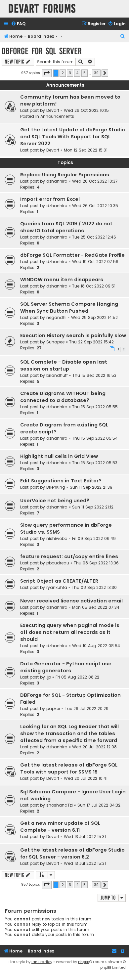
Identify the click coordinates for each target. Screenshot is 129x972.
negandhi (56, 317)
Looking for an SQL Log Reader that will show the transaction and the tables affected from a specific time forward (69, 733)
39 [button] (96, 72)
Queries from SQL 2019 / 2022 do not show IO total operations (66, 227)
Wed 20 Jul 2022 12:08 (94, 747)
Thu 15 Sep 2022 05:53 (94, 462)
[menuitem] (18, 24)
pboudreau (57, 563)
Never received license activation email (71, 600)
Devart (52, 110)
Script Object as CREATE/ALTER (59, 581)
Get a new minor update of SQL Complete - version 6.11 (60, 826)
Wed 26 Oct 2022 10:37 (95, 181)
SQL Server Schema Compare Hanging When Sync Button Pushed (69, 307)
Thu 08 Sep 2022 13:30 (94, 587)
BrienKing (55, 487)
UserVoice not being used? (54, 500)
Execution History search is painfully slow (73, 335)
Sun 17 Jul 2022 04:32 (98, 805)
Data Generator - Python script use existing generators (65, 667)
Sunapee (55, 342)
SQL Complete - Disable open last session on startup (63, 365)
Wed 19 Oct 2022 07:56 (95, 261)
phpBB (83, 961)
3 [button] (70, 72)
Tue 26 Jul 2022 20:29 (86, 708)
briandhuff (57, 375)
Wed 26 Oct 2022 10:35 (95, 205)
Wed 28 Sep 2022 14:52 (94, 317)
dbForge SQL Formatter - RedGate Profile (72, 255)
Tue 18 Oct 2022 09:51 (93, 286)
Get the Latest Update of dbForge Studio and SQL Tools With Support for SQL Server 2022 (72, 136)
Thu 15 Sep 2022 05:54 (95, 438)
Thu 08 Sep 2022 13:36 (96, 563)
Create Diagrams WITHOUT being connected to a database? (63, 397)
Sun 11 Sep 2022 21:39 (91, 487)
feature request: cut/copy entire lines (69, 556)
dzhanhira (56, 181)
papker (53, 708)
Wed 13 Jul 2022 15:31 (85, 836)
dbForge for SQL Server (42, 51)
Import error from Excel (50, 199)
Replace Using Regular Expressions (64, 174)
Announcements (57, 116)
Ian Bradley (41, 961)
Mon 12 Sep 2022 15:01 (86, 150)
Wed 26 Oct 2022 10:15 (86, 110)
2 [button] (63, 72)
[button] (47, 73)
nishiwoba (56, 538)
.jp (48, 677)
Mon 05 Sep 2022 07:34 (95, 607)
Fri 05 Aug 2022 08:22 (77, 677)
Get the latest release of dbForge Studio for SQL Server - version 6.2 (72, 853)
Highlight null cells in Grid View (59, 456)
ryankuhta (56, 587)
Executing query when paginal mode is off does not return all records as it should (69, 632)
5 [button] (84, 72)
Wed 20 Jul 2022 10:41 (86, 778)
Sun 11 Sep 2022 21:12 (92, 507)
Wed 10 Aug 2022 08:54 (96, 645)
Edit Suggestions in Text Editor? (61, 480)
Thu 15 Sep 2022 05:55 (95, 407)
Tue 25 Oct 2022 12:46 (94, 237)
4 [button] (77, 72)
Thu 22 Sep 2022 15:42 (91, 342)
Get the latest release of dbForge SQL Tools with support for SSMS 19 (68, 768)
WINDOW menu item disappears (61, 279)
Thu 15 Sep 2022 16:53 (94, 375)
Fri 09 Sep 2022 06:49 (94, 538)
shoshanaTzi (59, 805)
